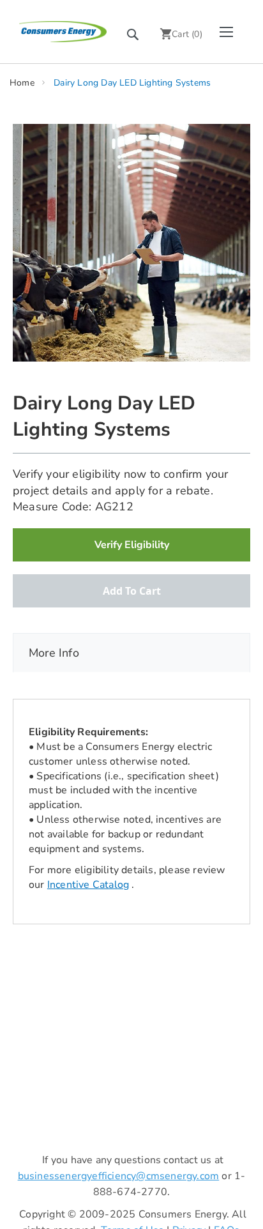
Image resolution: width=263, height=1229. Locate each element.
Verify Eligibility (131, 545)
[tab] (131, 653)
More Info (54, 652)
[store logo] (63, 31)
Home (22, 83)
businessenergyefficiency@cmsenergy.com (119, 1176)
